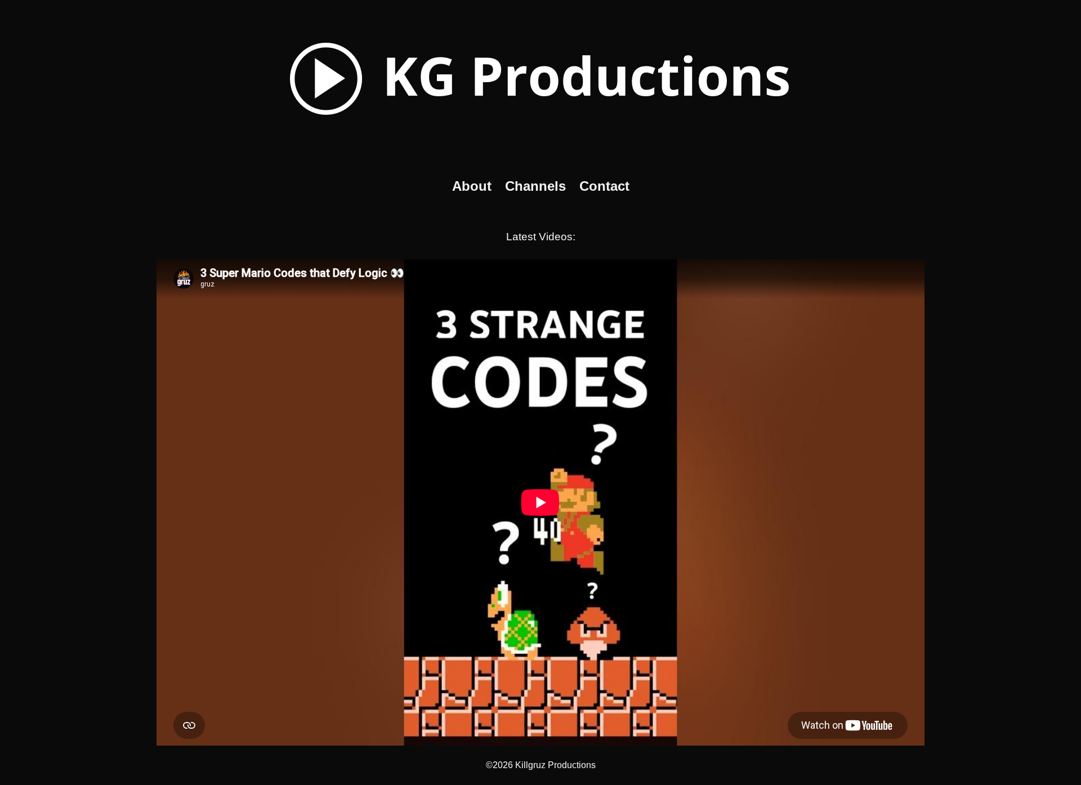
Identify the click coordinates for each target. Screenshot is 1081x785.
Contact (604, 186)
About (472, 186)
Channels (535, 186)
